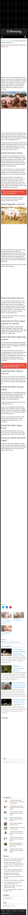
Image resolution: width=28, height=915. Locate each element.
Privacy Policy (22, 910)
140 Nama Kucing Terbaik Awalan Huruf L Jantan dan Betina (17, 833)
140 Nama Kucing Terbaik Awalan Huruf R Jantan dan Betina (17, 850)
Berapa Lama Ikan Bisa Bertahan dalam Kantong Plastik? (16, 819)
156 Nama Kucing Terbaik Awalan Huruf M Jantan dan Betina (17, 807)
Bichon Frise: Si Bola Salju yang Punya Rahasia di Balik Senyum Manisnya (14, 859)
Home (2, 40)
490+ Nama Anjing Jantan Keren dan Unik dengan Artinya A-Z (16, 844)
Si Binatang (14, 31)
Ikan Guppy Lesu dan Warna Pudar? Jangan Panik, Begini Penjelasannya (13, 870)
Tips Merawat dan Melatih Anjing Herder (14, 880)
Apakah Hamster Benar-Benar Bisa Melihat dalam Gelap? (13, 886)
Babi (5, 639)
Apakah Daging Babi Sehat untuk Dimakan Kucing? (6, 634)
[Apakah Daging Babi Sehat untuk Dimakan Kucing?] (6, 628)
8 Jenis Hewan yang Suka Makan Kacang (16, 824)
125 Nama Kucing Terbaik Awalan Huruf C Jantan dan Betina (17, 813)
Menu (2, 36)
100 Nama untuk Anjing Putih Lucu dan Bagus (17, 828)
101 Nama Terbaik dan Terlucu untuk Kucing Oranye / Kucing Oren (17, 802)
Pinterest (17, 642)
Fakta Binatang (8, 40)
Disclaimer (14, 910)
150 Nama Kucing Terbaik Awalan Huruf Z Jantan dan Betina (17, 839)
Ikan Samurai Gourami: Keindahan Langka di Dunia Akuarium (12, 883)
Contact (8, 910)
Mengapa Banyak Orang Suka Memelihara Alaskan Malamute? (12, 873)
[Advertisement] (14, 14)
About (3, 910)
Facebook (12, 642)
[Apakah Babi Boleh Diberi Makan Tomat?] (18, 615)
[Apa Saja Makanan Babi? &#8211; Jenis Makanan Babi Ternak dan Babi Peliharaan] (6, 615)
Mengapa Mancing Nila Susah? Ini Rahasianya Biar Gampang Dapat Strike (14, 863)
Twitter (8, 642)
